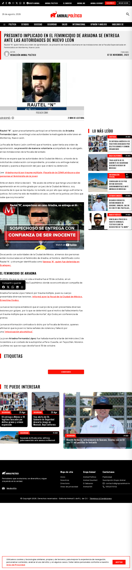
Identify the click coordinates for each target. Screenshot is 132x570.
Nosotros (64, 480)
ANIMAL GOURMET (97, 3)
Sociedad (38, 24)
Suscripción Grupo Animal (114, 480)
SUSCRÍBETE (110, 3)
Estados (25, 24)
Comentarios (66, 371)
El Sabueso (88, 483)
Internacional (78, 24)
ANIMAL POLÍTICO (51, 3)
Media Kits (11, 488)
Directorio (65, 483)
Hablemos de (117, 24)
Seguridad (52, 24)
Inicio (62, 477)
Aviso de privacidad (69, 486)
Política (12, 24)
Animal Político (89, 477)
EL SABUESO (67, 3)
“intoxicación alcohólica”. (18, 331)
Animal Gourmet (90, 480)
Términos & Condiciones (101, 498)
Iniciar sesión (123, 3)
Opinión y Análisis (98, 24)
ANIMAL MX (81, 3)
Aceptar (119, 562)
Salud (64, 24)
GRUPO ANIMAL (34, 3)
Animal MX (87, 486)
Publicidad (107, 477)
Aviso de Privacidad (15, 565)
